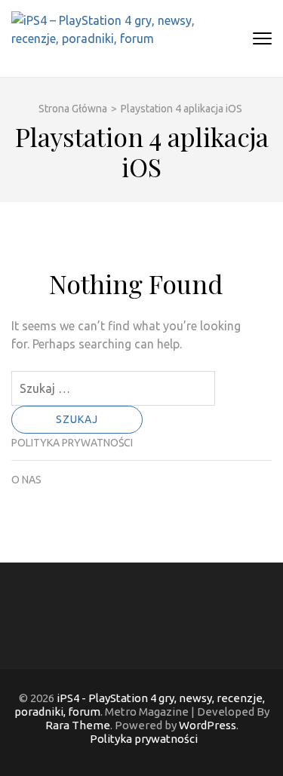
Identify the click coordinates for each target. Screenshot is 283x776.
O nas (26, 480)
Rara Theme (77, 725)
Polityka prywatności (72, 443)
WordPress (207, 725)
